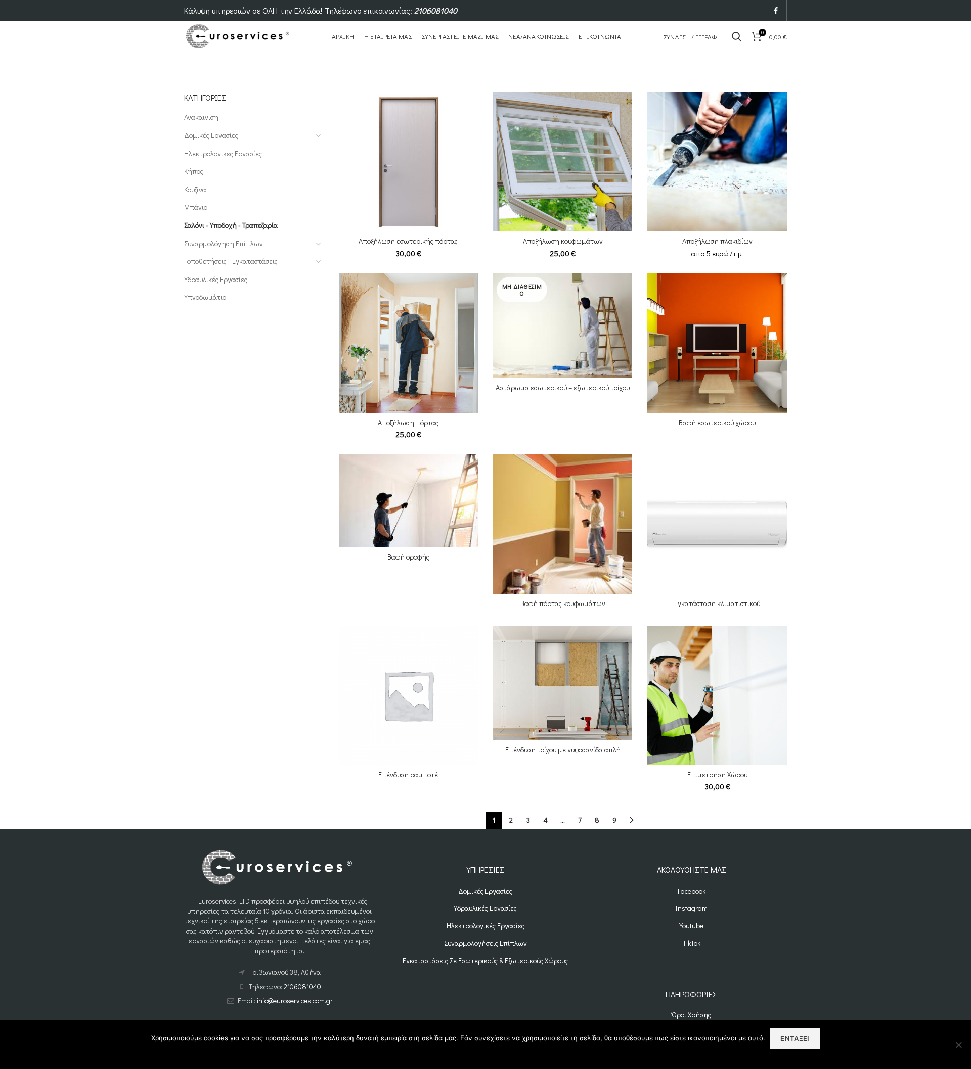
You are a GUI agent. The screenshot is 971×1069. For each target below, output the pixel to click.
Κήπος (193, 171)
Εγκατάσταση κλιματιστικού (717, 603)
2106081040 (435, 10)
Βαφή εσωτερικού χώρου (717, 422)
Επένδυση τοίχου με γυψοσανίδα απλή (563, 749)
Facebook (691, 891)
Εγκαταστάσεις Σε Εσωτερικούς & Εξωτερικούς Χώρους (485, 960)
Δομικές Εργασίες (211, 135)
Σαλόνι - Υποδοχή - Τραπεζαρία (231, 225)
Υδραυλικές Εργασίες (215, 279)
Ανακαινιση (201, 117)
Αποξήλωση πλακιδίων (717, 241)
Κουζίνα (195, 189)
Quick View (470, 109)
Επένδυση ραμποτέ (408, 774)
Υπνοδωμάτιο (205, 297)
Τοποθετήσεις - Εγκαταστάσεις (231, 261)
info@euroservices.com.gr (295, 1000)
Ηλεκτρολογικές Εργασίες (223, 153)
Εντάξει (794, 1038)
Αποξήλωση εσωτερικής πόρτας (408, 241)
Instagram (691, 908)
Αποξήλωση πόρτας (408, 422)
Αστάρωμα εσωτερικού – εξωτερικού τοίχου (563, 387)
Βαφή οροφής (408, 557)
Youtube (691, 926)
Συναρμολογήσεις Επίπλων (485, 943)
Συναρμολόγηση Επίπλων (223, 243)
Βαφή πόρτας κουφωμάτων (562, 603)
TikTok (691, 943)
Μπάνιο (195, 207)
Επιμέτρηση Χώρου (717, 774)
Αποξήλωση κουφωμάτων (563, 241)
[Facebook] (775, 10)
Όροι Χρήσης (691, 1014)
